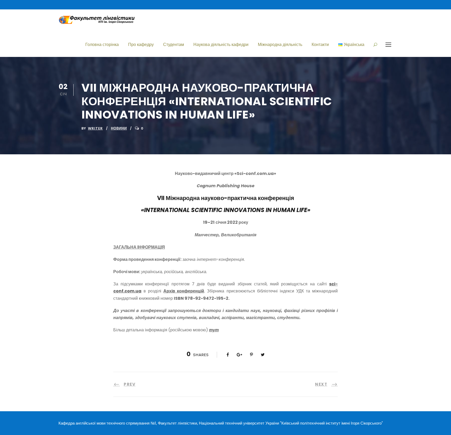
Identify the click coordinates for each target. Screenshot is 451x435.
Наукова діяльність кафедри (220, 45)
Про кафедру (141, 45)
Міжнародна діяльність (280, 45)
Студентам (173, 45)
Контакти (320, 45)
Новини (119, 128)
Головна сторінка (102, 45)
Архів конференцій (183, 291)
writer (95, 128)
